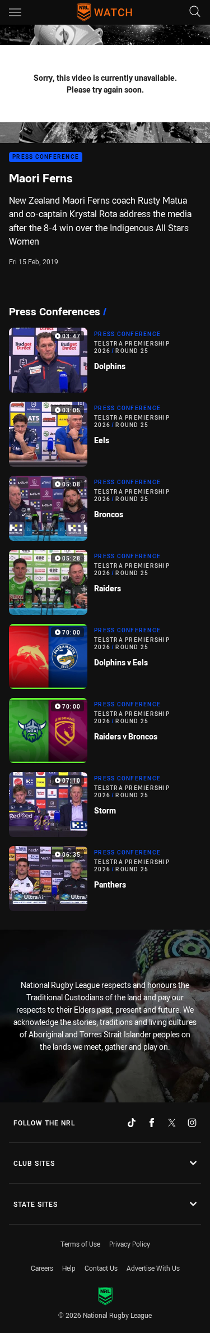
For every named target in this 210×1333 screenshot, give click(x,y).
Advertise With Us (153, 1267)
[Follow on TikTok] (131, 1123)
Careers (42, 1267)
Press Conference (45, 157)
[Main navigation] (15, 12)
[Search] (195, 12)
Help (69, 1267)
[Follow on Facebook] (151, 1123)
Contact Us (101, 1267)
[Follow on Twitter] (171, 1123)
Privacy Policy (129, 1243)
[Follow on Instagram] (192, 1123)
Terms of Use (80, 1243)
